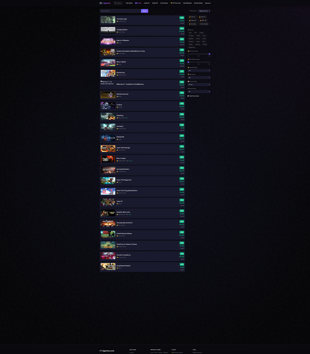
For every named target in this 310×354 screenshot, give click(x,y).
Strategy (201, 32)
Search (144, 11)
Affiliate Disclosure (197, 352)
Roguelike (191, 38)
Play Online (129, 3)
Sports (203, 41)
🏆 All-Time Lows (175, 3)
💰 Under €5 (202, 16)
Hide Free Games (194, 96)
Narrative (205, 44)
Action (190, 32)
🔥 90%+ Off (203, 20)
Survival (198, 38)
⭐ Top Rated (192, 24)
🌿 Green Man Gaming (177, 352)
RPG (195, 32)
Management (192, 47)
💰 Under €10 (192, 20)
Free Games (164, 3)
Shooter (198, 35)
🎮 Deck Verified (204, 24)
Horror (204, 35)
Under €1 (147, 3)
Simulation (191, 35)
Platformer (191, 41)
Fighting (190, 44)
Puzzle (204, 38)
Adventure (197, 44)
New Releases (187, 3)
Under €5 (155, 3)
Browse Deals (198, 3)
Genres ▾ (208, 3)
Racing (198, 41)
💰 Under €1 (192, 16)
